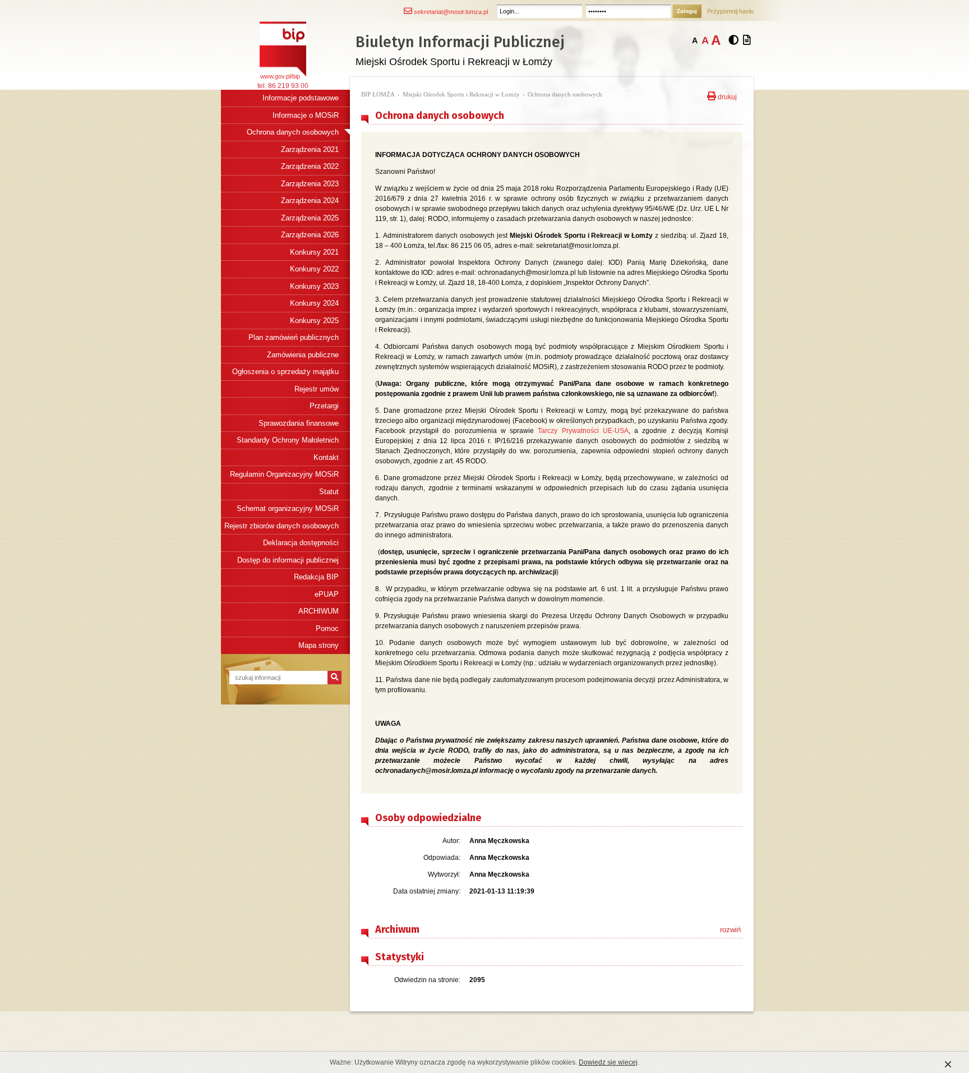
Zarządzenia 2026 (310, 235)
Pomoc (327, 628)
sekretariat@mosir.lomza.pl (450, 11)
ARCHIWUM (318, 611)
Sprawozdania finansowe (299, 423)
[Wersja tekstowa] (747, 40)
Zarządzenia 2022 (310, 166)
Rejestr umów (316, 389)
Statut (329, 491)
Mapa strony (318, 645)
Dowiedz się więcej (608, 1062)
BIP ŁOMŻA (378, 94)
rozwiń (730, 929)
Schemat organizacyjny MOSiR (288, 508)
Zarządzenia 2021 (310, 149)
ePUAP (327, 594)
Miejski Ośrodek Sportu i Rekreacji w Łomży (461, 94)
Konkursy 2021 (314, 252)
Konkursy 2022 (314, 269)
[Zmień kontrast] (733, 40)
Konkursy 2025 (314, 320)
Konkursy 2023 (314, 286)
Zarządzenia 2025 (310, 218)
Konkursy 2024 (314, 303)
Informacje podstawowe (300, 98)
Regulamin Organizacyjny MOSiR (284, 474)
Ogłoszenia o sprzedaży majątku (285, 371)
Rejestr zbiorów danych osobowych (281, 526)
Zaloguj (687, 11)
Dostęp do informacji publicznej (288, 560)
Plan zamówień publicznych (293, 337)
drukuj (726, 96)
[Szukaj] (334, 677)
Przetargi (324, 406)
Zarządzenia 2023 (310, 183)
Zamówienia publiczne (303, 355)
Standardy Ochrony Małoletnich (288, 440)
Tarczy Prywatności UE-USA (583, 431)
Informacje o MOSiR (306, 115)
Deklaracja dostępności (301, 542)
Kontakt (326, 457)
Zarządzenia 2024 (310, 200)
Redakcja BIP (316, 577)
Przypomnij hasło (730, 11)
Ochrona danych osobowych (293, 132)
